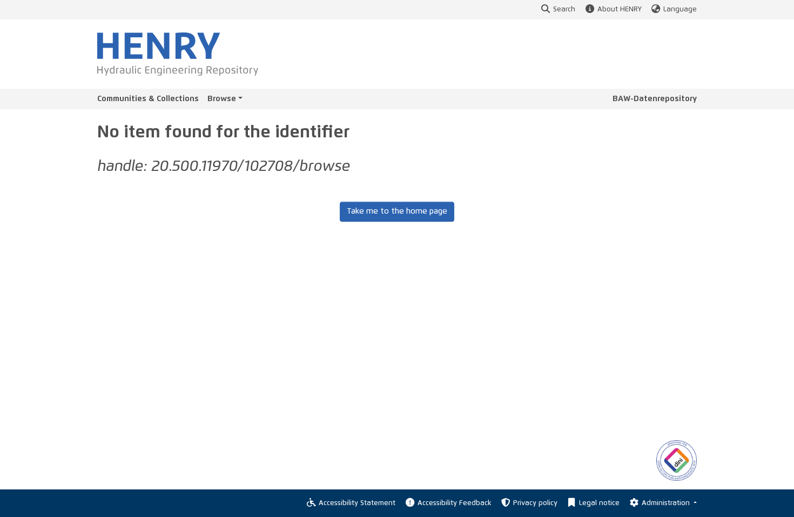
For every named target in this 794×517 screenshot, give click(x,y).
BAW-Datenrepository (655, 99)
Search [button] (564, 9)
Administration (667, 503)
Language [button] (680, 9)
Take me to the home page (397, 211)
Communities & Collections (148, 99)
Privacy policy (535, 503)
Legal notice (599, 503)
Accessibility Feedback (454, 503)
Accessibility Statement (357, 503)
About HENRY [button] (619, 9)
